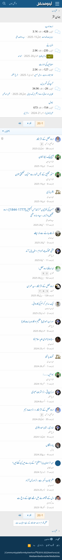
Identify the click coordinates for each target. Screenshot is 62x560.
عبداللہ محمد (51, 238)
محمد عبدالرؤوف (49, 309)
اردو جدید (47, 539)
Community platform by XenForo (32, 553)
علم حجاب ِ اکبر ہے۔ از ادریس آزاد (40, 480)
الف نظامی (50, 468)
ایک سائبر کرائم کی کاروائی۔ (42, 304)
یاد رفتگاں (50, 445)
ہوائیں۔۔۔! (48, 375)
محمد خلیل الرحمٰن (49, 144)
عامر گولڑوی (50, 503)
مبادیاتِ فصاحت (47, 37)
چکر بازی (50, 192)
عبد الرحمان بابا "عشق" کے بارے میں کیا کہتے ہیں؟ (33, 463)
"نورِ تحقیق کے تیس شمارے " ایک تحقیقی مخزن (34, 174)
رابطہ (58, 545)
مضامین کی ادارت (46, 65)
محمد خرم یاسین (50, 162)
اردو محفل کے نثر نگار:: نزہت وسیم (39, 410)
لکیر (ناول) (49, 113)
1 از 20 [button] (40, 124)
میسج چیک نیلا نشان (46, 157)
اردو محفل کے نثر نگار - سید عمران (40, 286)
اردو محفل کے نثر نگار (45, 139)
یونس (52, 450)
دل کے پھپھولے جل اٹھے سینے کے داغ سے (35, 498)
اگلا (30, 124)
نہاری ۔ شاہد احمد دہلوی (44, 428)
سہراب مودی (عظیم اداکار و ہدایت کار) (37, 322)
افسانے (49, 46)
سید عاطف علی (20, 37)
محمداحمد (20, 56)
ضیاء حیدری (50, 197)
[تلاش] (4, 4)
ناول (51, 103)
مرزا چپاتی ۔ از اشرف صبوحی (42, 392)
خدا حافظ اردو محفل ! (46, 269)
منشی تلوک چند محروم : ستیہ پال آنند (40, 251)
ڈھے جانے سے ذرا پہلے (44, 233)
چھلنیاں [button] (7, 131)
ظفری (52, 274)
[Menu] (57, 4)
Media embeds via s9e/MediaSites (44, 556)
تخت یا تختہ (49, 357)
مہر (56, 539)
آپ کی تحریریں (46, 84)
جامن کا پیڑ (45, 56)
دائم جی (26, 113)
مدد (34, 545)
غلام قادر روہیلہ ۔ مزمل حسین (43, 75)
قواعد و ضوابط (50, 545)
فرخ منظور (14, 75)
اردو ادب (49, 27)
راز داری (41, 545)
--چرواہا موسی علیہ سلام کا (43, 339)
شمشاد (52, 291)
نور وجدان (51, 344)
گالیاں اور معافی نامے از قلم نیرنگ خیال (40, 94)
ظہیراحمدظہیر (6, 94)
